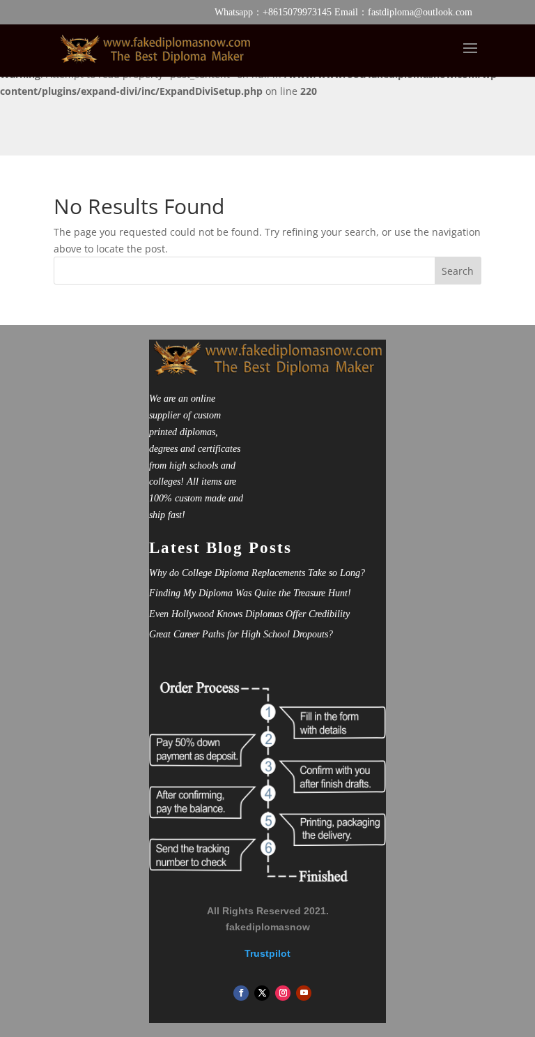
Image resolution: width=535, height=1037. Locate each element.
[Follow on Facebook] (241, 993)
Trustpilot (267, 953)
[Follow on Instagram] (282, 993)
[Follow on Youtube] (303, 993)
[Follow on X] (262, 993)
